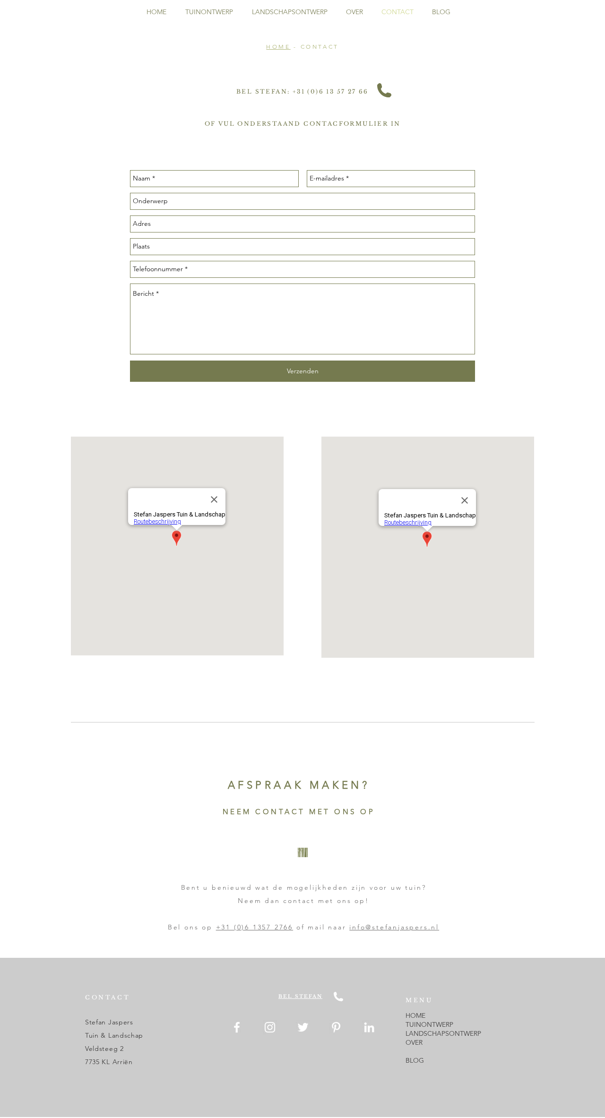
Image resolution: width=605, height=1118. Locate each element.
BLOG (415, 1060)
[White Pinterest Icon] (336, 1027)
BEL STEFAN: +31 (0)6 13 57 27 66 (302, 91)
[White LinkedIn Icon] (369, 1027)
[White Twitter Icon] (303, 1027)
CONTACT (422, 1051)
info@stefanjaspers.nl (394, 927)
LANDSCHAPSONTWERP (443, 1033)
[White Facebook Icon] (237, 1027)
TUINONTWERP (429, 1024)
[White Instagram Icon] (270, 1027)
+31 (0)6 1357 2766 (254, 927)
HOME (278, 46)
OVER (414, 1042)
